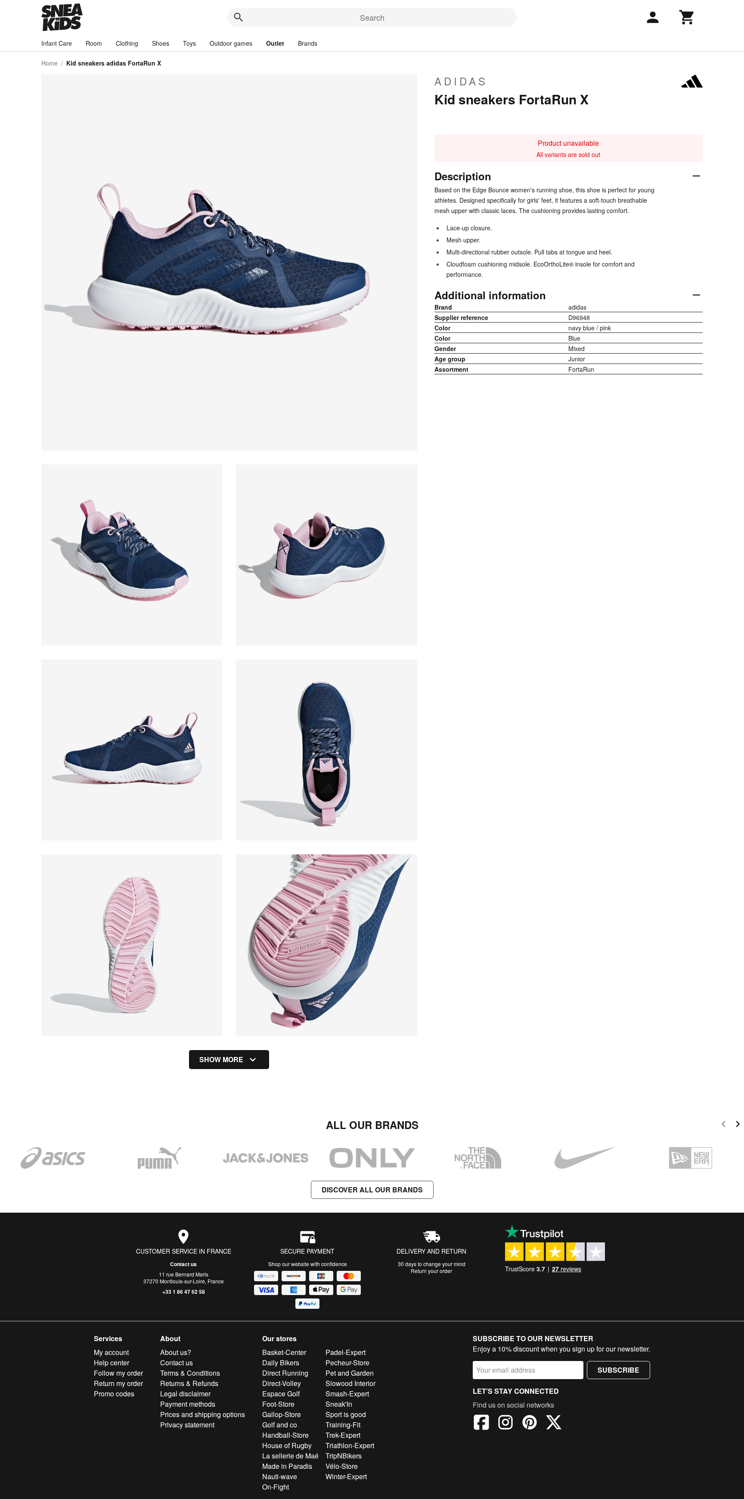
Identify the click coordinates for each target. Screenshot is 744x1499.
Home (49, 63)
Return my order (118, 1383)
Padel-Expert (346, 1352)
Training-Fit (343, 1425)
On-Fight (275, 1487)
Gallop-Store (281, 1414)
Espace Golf (281, 1394)
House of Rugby (287, 1445)
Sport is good (346, 1414)
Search (372, 17)
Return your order (431, 1270)
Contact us (183, 1264)
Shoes (160, 43)
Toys (189, 43)
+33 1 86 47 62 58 (183, 1291)
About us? (175, 1352)
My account (111, 1352)
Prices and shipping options (202, 1414)
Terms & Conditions (190, 1373)
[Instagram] (505, 1423)
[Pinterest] (529, 1423)
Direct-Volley (281, 1383)
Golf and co (279, 1425)
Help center (111, 1362)
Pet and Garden (350, 1373)
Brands (307, 43)
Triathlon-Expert (350, 1445)
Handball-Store (285, 1435)
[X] (553, 1423)
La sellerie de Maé (290, 1456)
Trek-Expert (343, 1435)
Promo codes (114, 1394)
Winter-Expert (346, 1476)
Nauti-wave (279, 1476)
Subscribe (618, 1370)
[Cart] (687, 17)
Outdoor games (231, 43)
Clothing (127, 43)
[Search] (238, 17)
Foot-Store (278, 1404)
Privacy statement (187, 1425)
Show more (221, 1059)
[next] (738, 1125)
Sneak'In (339, 1404)
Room (94, 43)
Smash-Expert (347, 1394)
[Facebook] (481, 1423)
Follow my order (118, 1373)
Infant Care (56, 43)
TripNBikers (344, 1456)
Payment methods (187, 1404)
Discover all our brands (372, 1190)
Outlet (275, 43)
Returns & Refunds (189, 1383)
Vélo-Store (342, 1466)
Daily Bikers (280, 1362)
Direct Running (285, 1373)
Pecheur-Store (347, 1362)
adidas (461, 81)
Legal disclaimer (185, 1394)
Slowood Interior (350, 1383)
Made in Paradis (287, 1466)
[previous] (723, 1125)
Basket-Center (284, 1352)
